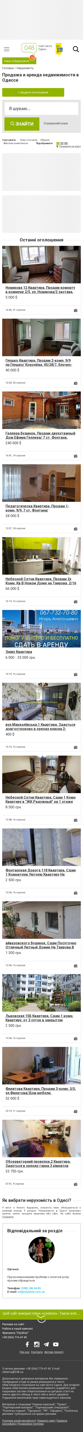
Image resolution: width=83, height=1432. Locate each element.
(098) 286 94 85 (31, 1288)
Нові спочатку (28, 140)
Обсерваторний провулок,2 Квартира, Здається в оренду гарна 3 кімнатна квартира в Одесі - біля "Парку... (38, 1165)
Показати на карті (70, 146)
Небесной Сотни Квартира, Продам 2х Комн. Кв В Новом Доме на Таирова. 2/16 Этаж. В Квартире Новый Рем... (41, 583)
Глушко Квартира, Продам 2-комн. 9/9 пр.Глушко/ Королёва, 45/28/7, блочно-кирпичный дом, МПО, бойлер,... (39, 364)
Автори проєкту (54, 1352)
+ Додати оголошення (33, 92)
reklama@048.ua (12, 1372)
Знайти (23, 124)
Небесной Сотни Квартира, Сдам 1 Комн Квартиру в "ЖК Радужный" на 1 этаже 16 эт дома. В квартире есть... (40, 801)
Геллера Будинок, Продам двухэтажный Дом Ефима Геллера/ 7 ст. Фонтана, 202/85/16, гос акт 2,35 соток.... (40, 437)
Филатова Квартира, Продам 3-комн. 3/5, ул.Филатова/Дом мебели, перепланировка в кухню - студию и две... (41, 1093)
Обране (45, 140)
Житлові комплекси (15, 143)
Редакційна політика (30, 1423)
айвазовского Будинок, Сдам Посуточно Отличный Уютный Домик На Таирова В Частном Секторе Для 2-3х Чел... (41, 947)
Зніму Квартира (19, 652)
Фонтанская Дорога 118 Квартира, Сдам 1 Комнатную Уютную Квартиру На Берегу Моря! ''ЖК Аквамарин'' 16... (41, 874)
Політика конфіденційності (19, 1420)
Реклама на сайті (13, 1324)
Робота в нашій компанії (17, 1328)
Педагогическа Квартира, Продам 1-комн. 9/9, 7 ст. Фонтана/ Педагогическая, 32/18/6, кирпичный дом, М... (37, 512)
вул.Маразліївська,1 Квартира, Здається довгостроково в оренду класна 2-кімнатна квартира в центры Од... (40, 729)
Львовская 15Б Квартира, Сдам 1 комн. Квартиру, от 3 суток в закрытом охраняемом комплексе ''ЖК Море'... (39, 1020)
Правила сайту (46, 1420)
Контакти (37, 1352)
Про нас (25, 1352)
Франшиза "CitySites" (15, 1332)
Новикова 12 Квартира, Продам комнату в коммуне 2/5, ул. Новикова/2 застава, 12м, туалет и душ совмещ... (40, 292)
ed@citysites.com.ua (31, 1291)
